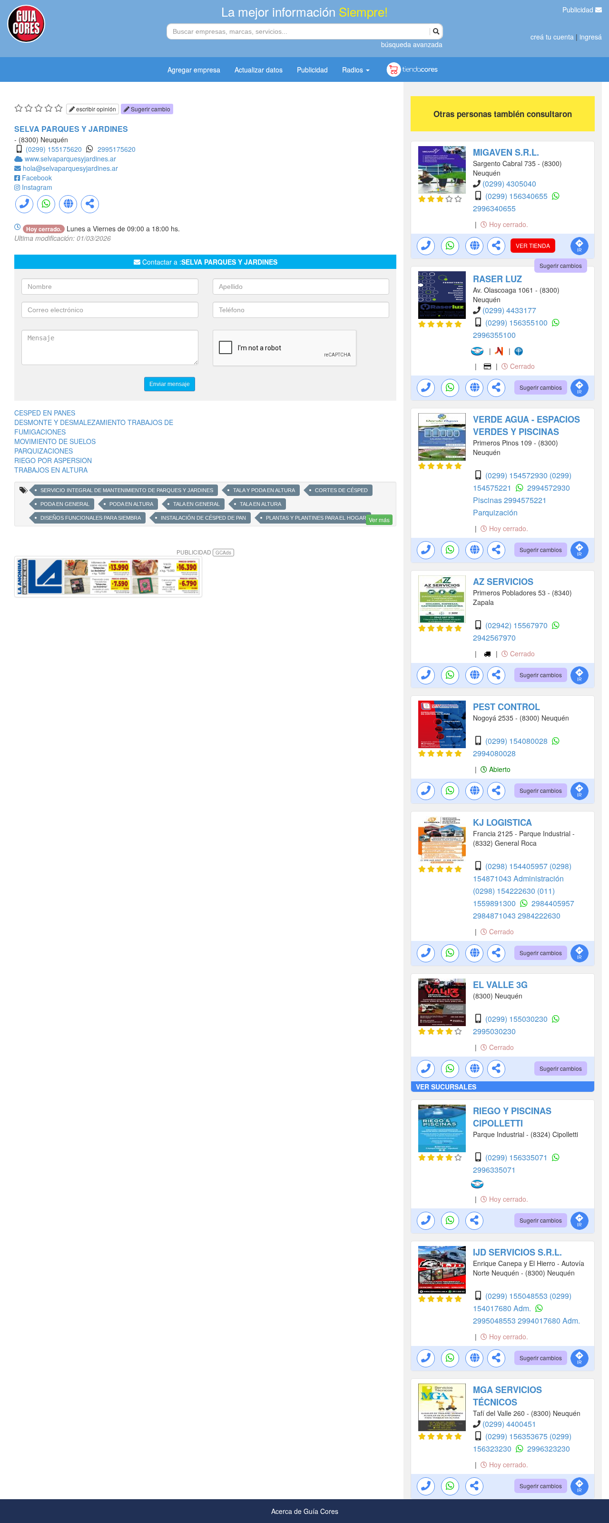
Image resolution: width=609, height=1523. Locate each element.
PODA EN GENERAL (64, 504)
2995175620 (117, 149)
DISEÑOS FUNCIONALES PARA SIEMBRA (90, 518)
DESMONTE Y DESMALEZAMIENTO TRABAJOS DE (93, 422)
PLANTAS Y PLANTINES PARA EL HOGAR (316, 518)
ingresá (591, 36)
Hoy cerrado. (507, 224)
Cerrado (521, 366)
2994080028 (494, 753)
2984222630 (539, 915)
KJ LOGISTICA (502, 822)
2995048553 (495, 1320)
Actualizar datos (259, 69)
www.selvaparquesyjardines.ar (70, 158)
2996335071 (494, 1169)
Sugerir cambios (561, 265)
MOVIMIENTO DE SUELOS (55, 441)
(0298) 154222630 (505, 890)
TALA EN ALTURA (260, 504)
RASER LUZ (497, 279)
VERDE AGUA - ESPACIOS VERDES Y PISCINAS (526, 425)
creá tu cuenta (552, 36)
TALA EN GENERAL (196, 504)
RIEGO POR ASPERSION (53, 460)
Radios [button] (353, 69)
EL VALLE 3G (500, 985)
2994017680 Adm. (549, 1320)
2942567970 (494, 637)
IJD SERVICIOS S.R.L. (517, 1252)
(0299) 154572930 (517, 475)
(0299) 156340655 (517, 195)
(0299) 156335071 (517, 1157)
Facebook (37, 177)
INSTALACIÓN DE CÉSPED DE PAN (203, 518)
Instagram (37, 187)
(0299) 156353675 (517, 1436)
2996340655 (494, 208)
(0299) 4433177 (509, 310)
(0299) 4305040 (509, 183)
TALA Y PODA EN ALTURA (264, 490)
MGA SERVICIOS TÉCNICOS (507, 1396)
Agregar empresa (193, 69)
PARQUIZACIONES (43, 450)
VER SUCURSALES (446, 1086)
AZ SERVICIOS (503, 581)
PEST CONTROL (506, 707)
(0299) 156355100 (517, 322)
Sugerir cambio (149, 109)
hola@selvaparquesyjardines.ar (70, 168)
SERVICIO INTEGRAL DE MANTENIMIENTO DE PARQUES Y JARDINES (126, 490)
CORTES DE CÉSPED (341, 490)
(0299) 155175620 (54, 149)
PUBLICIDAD (204, 552)
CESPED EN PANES (44, 412)
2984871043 (495, 915)
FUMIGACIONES (40, 431)
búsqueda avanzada (411, 44)
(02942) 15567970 (517, 625)
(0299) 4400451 (509, 1423)
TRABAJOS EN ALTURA (51, 470)
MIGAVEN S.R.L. (506, 152)
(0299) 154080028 (517, 740)
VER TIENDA (533, 245)
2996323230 (548, 1448)
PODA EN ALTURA (131, 504)
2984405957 (552, 903)
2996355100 (494, 334)
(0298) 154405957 (517, 865)
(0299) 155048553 (517, 1295)
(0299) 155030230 (517, 1018)
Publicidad (578, 9)
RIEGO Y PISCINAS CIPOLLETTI (512, 1117)
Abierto (499, 769)
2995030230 (494, 1031)
